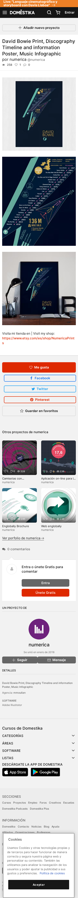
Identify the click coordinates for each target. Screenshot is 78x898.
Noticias (36, 826)
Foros (43, 802)
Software (11, 751)
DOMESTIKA (22, 12)
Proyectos (19, 802)
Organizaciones (24, 832)
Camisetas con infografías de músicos (17, 480)
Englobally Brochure (15, 526)
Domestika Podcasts (15, 808)
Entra (45, 583)
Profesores (43, 832)
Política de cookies (52, 873)
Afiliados (7, 832)
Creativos (55, 802)
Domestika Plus (39, 808)
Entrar (70, 12)
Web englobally (51, 526)
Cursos (6, 802)
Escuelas (68, 802)
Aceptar (39, 884)
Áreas (7, 743)
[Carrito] (57, 12)
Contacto (23, 826)
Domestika (8, 826)
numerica (27, 59)
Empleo (32, 802)
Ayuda (55, 826)
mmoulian (19, 692)
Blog (46, 826)
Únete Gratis (45, 593)
